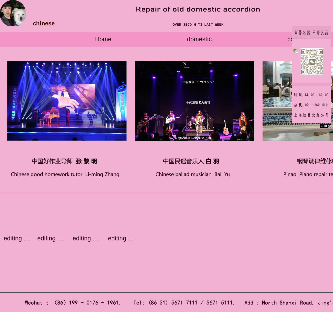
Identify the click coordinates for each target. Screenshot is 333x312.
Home (103, 39)
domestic (199, 39)
